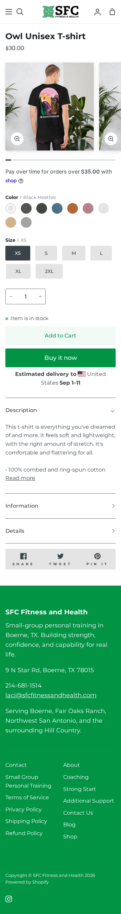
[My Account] (97, 11)
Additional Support (88, 801)
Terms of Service (27, 797)
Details (14, 531)
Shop (70, 836)
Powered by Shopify (27, 882)
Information (21, 506)
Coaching (76, 777)
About (71, 765)
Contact (16, 765)
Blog (69, 824)
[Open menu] (9, 11)
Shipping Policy (26, 821)
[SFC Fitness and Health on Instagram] (8, 899)
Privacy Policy (23, 809)
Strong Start (79, 789)
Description (21, 410)
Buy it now (60, 358)
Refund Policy (24, 833)
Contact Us (78, 813)
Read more (20, 478)
